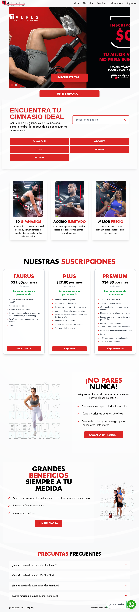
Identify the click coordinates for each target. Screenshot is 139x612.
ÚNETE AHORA (69, 93)
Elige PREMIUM (115, 349)
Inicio (76, 3)
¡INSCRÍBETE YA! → (69, 77)
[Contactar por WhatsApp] (131, 604)
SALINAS (39, 158)
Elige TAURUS (23, 349)
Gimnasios (88, 3)
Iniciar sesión (117, 3)
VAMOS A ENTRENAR (104, 435)
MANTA (99, 149)
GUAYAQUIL (39, 141)
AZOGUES (99, 141)
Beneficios (101, 3)
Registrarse (132, 3)
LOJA (39, 149)
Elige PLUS (69, 349)
